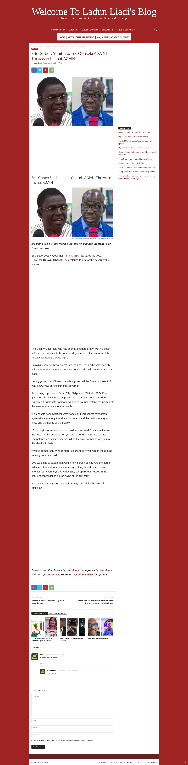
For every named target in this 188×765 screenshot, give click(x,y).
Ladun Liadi (38, 63)
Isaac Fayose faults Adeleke (98, 638)
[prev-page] (109, 613)
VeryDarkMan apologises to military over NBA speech (135, 142)
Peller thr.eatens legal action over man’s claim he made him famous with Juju (136, 177)
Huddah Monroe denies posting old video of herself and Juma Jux (137, 153)
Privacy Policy (58, 30)
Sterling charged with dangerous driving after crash (137, 167)
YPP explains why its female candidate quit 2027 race (42, 639)
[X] (39, 70)
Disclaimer (107, 30)
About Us (74, 30)
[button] (155, 30)
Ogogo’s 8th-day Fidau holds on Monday (133, 137)
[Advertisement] (72, 132)
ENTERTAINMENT (85, 37)
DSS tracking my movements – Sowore (71, 639)
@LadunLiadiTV (83, 574)
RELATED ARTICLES (40, 613)
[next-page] (112, 613)
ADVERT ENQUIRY (90, 30)
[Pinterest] (45, 70)
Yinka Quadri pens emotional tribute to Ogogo (135, 159)
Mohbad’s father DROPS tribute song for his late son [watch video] (95, 602)
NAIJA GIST (102, 37)
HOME (61, 37)
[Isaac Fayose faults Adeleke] (100, 627)
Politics (39, 46)
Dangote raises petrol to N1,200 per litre (133, 163)
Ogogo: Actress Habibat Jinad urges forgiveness (136, 148)
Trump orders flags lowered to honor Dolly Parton (136, 172)
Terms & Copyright (126, 30)
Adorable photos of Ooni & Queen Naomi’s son (47, 602)
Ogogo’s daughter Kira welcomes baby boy (134, 132)
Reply (42, 663)
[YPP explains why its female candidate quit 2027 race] (44, 627)
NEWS (70, 37)
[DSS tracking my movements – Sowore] (72, 627)
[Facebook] (34, 70)
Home (33, 46)
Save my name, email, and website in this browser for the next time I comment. (63, 741)
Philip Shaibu (71, 255)
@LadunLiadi (71, 570)
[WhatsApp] (51, 70)
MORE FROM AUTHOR (57, 613)
